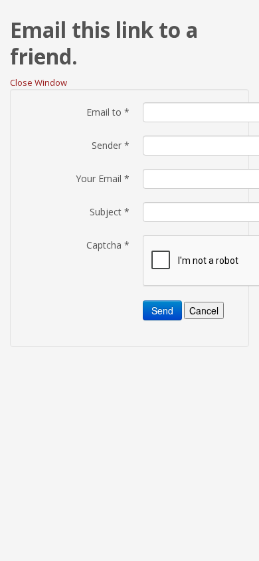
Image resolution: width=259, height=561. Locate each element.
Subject (110, 211)
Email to (108, 112)
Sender (111, 145)
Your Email (103, 178)
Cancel (203, 310)
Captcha (108, 245)
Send (162, 310)
